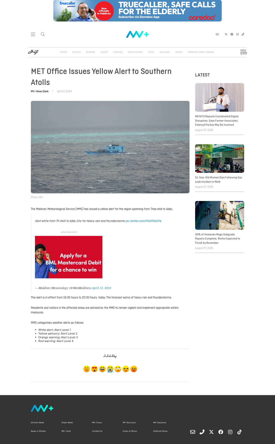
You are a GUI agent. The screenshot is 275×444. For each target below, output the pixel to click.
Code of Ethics (130, 431)
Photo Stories (135, 52)
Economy (90, 52)
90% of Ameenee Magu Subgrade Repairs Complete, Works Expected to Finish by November (217, 239)
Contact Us (97, 431)
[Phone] (202, 432)
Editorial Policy (160, 431)
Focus (151, 52)
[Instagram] (230, 432)
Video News (67, 423)
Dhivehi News (37, 423)
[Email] (192, 432)
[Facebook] (220, 432)
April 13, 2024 (101, 288)
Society (104, 52)
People (178, 52)
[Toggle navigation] (33, 34)
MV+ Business (129, 423)
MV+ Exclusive (159, 423)
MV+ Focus (97, 423)
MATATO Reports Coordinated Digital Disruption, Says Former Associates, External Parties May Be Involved (217, 120)
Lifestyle (118, 52)
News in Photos (38, 431)
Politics (77, 52)
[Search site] (43, 34)
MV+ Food (66, 431)
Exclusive (165, 52)
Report (63, 52)
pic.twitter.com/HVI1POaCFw (143, 221)
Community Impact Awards (201, 52)
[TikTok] (239, 432)
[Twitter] (211, 432)
